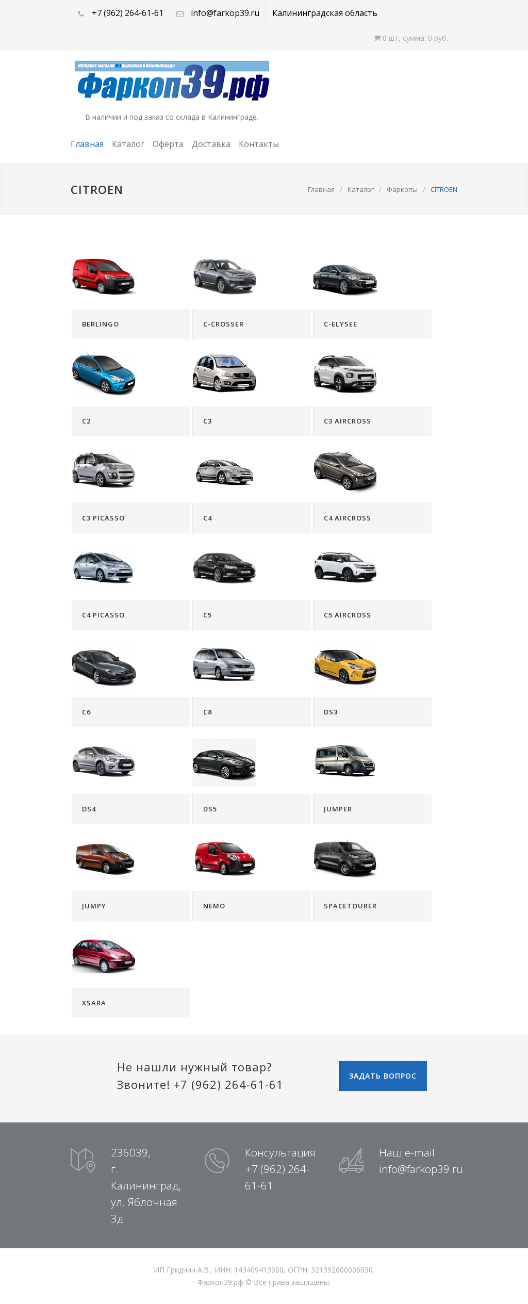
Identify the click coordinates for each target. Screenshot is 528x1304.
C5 (207, 615)
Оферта (168, 144)
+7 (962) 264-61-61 (127, 13)
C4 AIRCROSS (347, 518)
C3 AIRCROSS (347, 421)
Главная (87, 144)
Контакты (259, 144)
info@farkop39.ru (225, 13)
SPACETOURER (350, 905)
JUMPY (94, 905)
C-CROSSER (223, 324)
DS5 (210, 808)
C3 (207, 421)
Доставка (211, 144)
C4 (207, 518)
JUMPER (338, 808)
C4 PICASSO (103, 615)
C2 (86, 421)
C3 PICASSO (103, 518)
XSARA (94, 1002)
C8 (207, 711)
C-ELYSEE (340, 324)
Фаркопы (402, 189)
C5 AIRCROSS (347, 615)
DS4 (89, 808)
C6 (86, 711)
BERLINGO (100, 324)
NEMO (214, 905)
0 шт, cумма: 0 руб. (414, 38)
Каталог (128, 144)
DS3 (331, 711)
